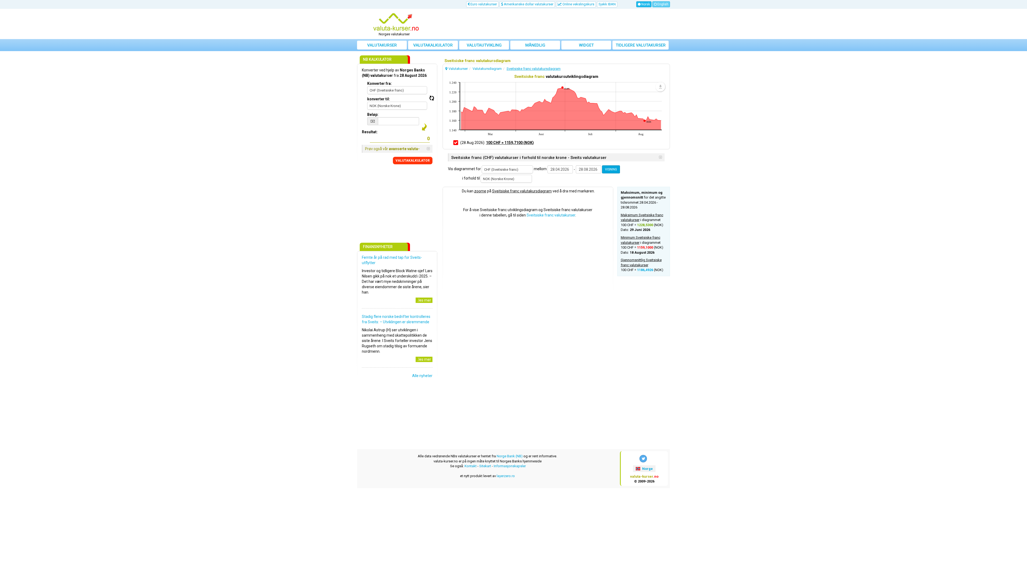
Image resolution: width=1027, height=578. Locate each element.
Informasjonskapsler (510, 466)
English (662, 4)
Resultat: (370, 132)
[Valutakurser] (396, 22)
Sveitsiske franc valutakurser (551, 215)
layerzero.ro (506, 476)
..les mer (424, 300)
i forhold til (471, 178)
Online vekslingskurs (578, 4)
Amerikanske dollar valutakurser (528, 4)
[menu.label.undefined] (660, 87)
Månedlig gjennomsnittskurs (535, 46)
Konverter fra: (379, 83)
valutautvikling (484, 45)
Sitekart (485, 466)
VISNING (611, 169)
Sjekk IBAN (607, 4)
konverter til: (378, 99)
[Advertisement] (552, 24)
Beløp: (372, 114)
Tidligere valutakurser (641, 45)
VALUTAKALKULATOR (413, 160)
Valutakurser (382, 45)
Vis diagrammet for (464, 169)
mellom (540, 169)
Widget (586, 45)
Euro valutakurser (483, 4)
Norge (647, 469)
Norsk (645, 4)
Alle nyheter (422, 376)
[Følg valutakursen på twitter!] (643, 458)
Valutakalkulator (433, 45)
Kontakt (471, 466)
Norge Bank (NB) (510, 456)
